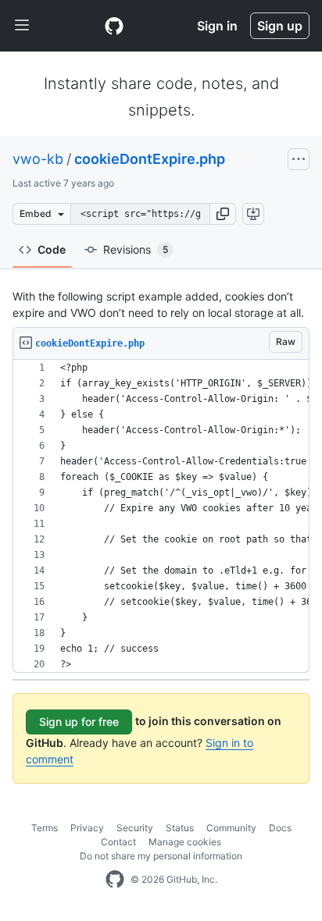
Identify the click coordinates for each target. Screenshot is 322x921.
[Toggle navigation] (22, 26)
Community (231, 828)
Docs (280, 828)
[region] (161, 516)
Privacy (87, 828)
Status (180, 828)
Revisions (135, 249)
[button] (222, 214)
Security (134, 828)
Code (52, 249)
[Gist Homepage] (114, 25)
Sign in (217, 26)
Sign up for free (79, 721)
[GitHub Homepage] (115, 879)
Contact (118, 842)
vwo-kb (38, 159)
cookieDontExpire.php (149, 159)
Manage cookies (184, 842)
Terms (44, 828)
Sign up (279, 26)
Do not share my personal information (161, 856)
